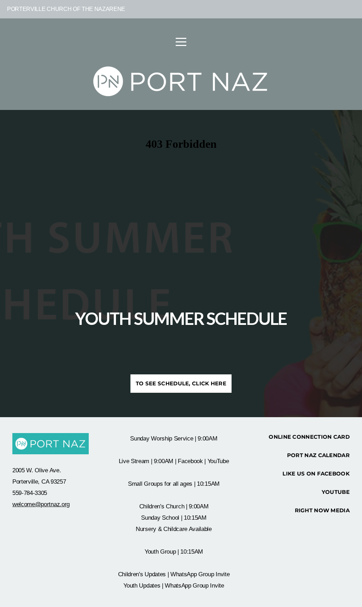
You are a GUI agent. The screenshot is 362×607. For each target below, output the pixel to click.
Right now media (322, 510)
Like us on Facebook (316, 473)
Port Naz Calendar (318, 455)
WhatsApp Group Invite (199, 574)
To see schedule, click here (181, 383)
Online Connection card (309, 436)
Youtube (336, 492)
